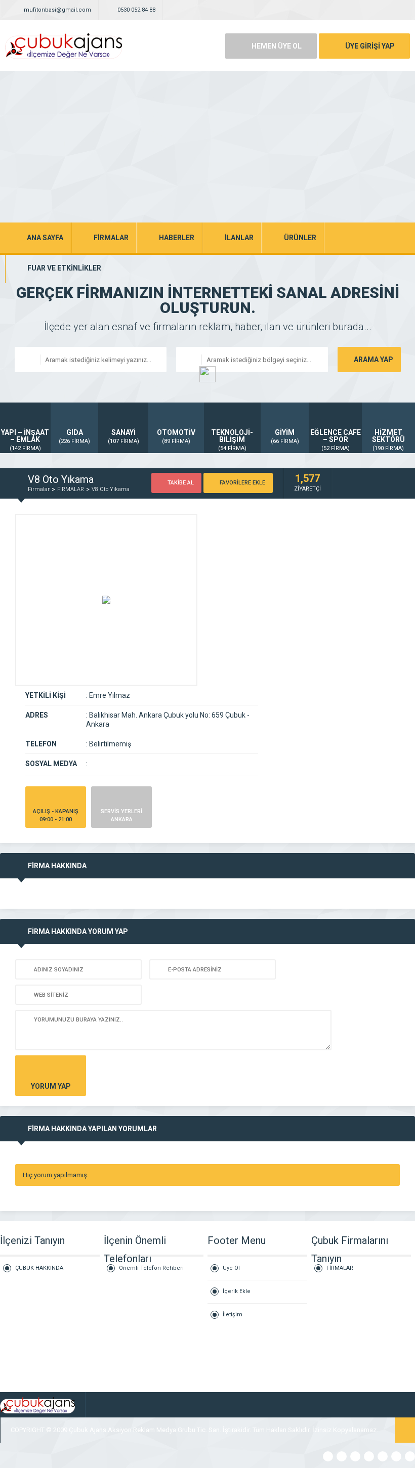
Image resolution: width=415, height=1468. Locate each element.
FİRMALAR (70, 489)
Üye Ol (231, 1268)
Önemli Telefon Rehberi (151, 1268)
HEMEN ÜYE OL (277, 46)
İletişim (232, 1314)
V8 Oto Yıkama (111, 489)
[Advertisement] (207, 146)
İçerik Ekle (237, 1291)
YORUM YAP (51, 1086)
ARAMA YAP (373, 359)
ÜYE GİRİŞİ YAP (370, 46)
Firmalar (39, 489)
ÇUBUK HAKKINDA (39, 1268)
